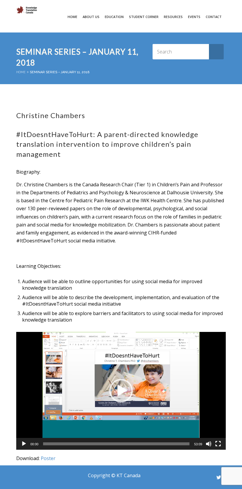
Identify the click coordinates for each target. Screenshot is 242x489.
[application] (121, 391)
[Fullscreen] (218, 444)
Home (72, 16)
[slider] (116, 443)
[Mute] (209, 444)
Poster (48, 458)
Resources (173, 16)
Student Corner (143, 16)
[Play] (24, 444)
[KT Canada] (26, 10)
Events (194, 16)
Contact (214, 16)
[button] (121, 390)
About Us (91, 16)
